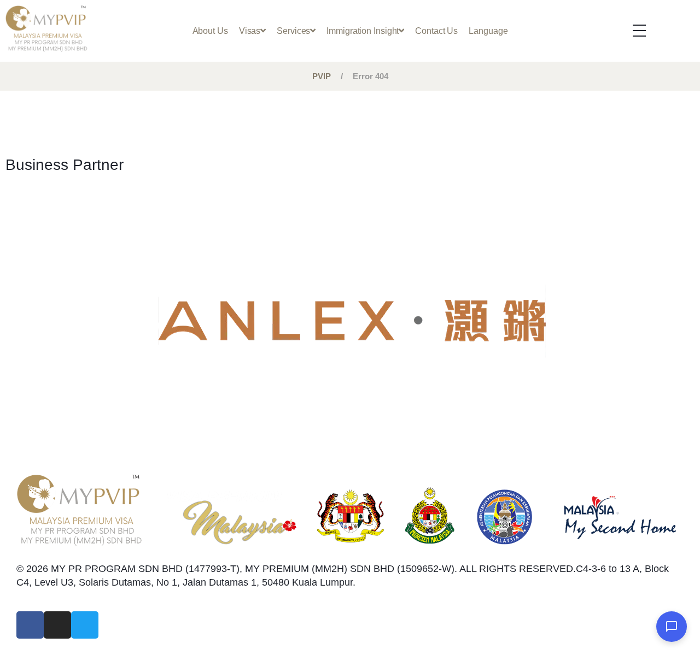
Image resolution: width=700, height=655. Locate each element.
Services (293, 31)
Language (488, 31)
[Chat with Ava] (671, 626)
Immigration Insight (362, 31)
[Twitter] (84, 625)
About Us (210, 31)
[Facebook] (30, 625)
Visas (250, 31)
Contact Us (436, 31)
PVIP (321, 76)
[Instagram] (57, 625)
